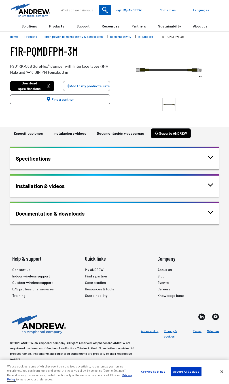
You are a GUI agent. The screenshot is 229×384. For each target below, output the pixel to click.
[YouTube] (215, 316)
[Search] (105, 10)
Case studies (95, 282)
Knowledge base (170, 295)
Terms (197, 331)
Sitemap (213, 331)
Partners (138, 26)
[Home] (38, 324)
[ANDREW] (30, 10)
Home (14, 36)
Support (83, 26)
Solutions (29, 26)
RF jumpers (145, 36)
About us (200, 26)
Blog (161, 276)
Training (18, 295)
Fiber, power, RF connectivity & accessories (74, 36)
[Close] (222, 371)
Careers (163, 289)
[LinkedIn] (201, 316)
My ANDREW (94, 269)
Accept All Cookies (186, 371)
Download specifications (29, 86)
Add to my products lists (90, 86)
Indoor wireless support (31, 276)
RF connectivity (120, 36)
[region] (114, 372)
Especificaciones (28, 133)
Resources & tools (99, 289)
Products (56, 26)
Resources (110, 26)
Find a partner (62, 99)
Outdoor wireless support (32, 282)
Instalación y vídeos (69, 133)
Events (163, 282)
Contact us (21, 269)
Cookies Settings (153, 371)
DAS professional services (33, 289)
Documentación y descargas (120, 133)
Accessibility (149, 331)
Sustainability (169, 26)
